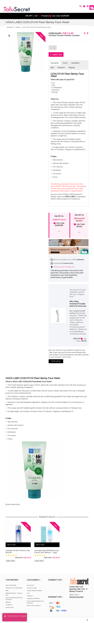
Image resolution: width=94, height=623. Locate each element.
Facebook (50, 586)
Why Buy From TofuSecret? (14, 588)
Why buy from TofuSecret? (64, 267)
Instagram (55, 586)
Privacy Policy (10, 607)
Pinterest (65, 586)
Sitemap (8, 602)
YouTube (50, 590)
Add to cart (57, 54)
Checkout (30, 596)
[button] (9, 36)
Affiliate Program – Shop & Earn (14, 594)
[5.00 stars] (12, 555)
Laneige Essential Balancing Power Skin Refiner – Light (46, 551)
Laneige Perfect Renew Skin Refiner (18, 551)
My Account (30, 585)
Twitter (60, 586)
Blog (7, 590)
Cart (28, 593)
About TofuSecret (11, 585)
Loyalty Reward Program (34, 590)
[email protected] (76, 597)
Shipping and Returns (33, 598)
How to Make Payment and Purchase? (14, 598)
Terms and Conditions (34, 605)
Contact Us (9, 605)
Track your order (32, 588)
